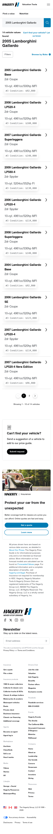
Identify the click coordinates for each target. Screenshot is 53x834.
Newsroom (32, 767)
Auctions (7, 746)
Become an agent (10, 732)
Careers (31, 763)
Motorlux (31, 734)
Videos (6, 768)
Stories (6, 772)
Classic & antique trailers (13, 695)
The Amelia (32, 721)
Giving (30, 778)
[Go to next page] (35, 396)
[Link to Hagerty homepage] (17, 612)
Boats (5, 706)
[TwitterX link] (11, 620)
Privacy (31, 793)
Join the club (33, 670)
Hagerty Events (34, 717)
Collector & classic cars (13, 688)
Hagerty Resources (11, 790)
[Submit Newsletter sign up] (46, 641)
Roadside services (35, 702)
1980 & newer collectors (13, 684)
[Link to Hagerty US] (5, 807)
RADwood (32, 738)
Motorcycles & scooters (13, 699)
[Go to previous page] (18, 396)
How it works (8, 757)
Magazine (32, 688)
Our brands (32, 760)
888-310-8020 (33, 706)
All (4, 775)
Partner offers (34, 684)
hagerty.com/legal (17, 573)
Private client (8, 710)
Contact (31, 771)
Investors (32, 774)
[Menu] (48, 4)
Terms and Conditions (26, 650)
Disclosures (7, 822)
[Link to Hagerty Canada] (10, 807)
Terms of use (27, 822)
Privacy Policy (8, 650)
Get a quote (26, 525)
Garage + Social (9, 786)
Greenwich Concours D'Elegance (36, 729)
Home (30, 749)
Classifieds (7, 750)
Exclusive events (35, 692)
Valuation (32, 673)
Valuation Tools (29, 4)
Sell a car (7, 753)
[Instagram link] (16, 620)
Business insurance (11, 713)
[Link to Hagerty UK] (15, 807)
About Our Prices (16, 550)
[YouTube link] (22, 620)
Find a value (9, 13)
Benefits (31, 681)
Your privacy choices (16, 817)
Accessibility (31, 817)
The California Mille (36, 724)
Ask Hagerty (33, 677)
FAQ (30, 789)
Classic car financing (11, 717)
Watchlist (23, 13)
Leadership (32, 756)
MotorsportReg (9, 793)
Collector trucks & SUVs (13, 691)
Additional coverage (11, 721)
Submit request (17, 451)
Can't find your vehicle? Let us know (36, 34)
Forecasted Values (26, 564)
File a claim (7, 673)
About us (31, 752)
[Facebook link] (5, 620)
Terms (30, 796)
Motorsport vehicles (11, 702)
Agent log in (8, 735)
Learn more (26, 532)
